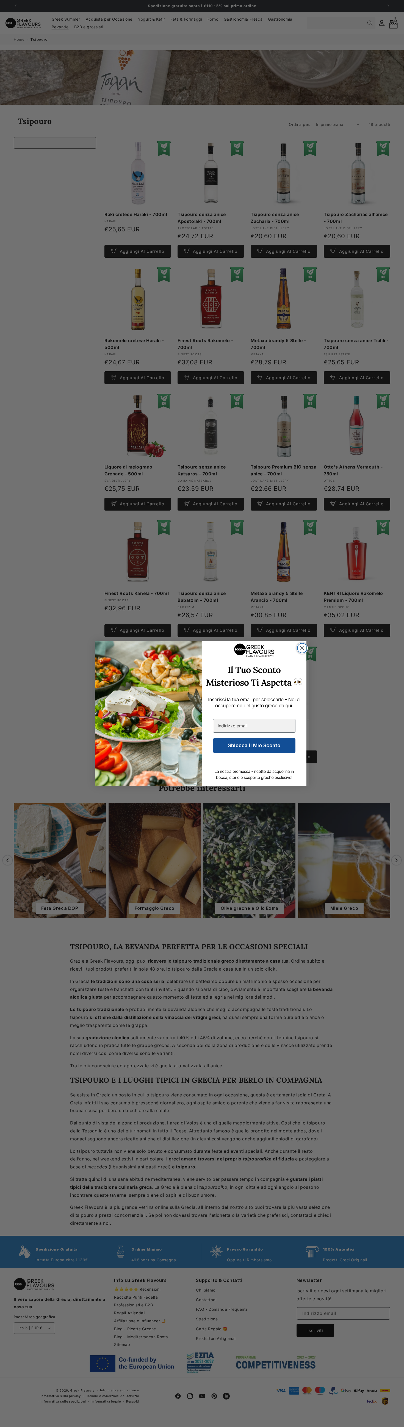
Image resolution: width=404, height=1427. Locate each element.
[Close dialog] (302, 648)
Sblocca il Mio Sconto (254, 745)
